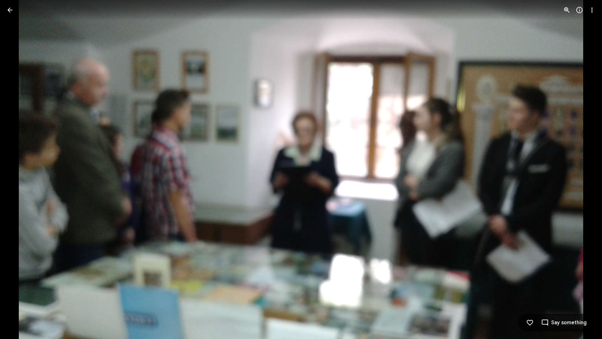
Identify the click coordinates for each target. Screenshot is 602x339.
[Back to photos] (10, 10)
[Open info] (579, 10)
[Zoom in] (567, 10)
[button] (17, 169)
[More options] (592, 10)
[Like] (530, 322)
